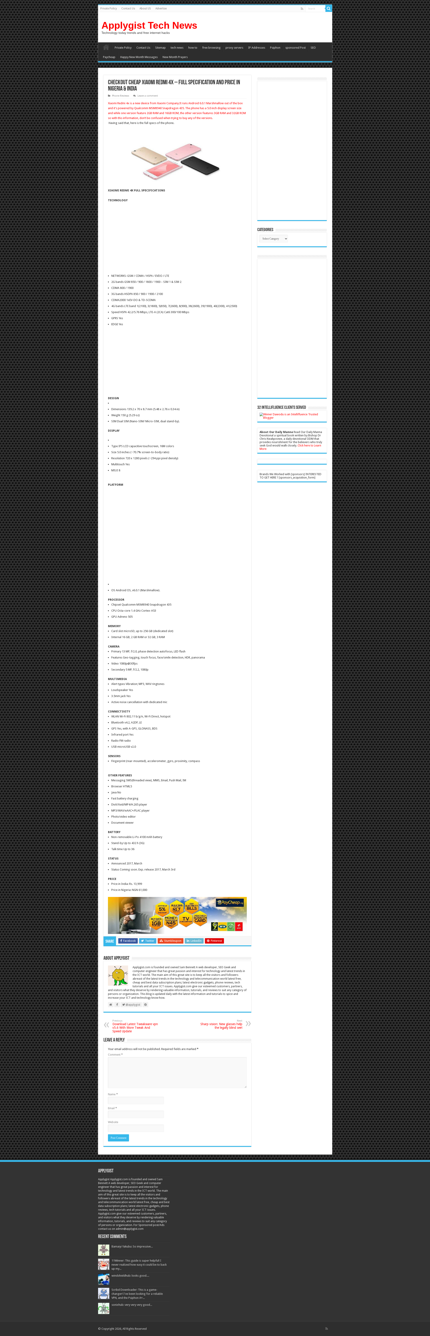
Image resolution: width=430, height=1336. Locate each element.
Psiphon (275, 47)
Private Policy (108, 8)
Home (106, 47)
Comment (115, 1054)
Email (112, 1108)
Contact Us (128, 8)
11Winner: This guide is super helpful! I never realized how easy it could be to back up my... (139, 1264)
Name (113, 1094)
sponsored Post (295, 47)
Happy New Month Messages (139, 57)
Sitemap (160, 47)
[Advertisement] (145, 238)
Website (113, 1122)
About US (145, 8)
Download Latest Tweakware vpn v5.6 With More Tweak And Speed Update (135, 1026)
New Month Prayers (175, 57)
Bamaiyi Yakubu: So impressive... (132, 1246)
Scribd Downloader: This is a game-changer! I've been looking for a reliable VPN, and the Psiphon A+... (137, 1293)
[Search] (328, 8)
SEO (313, 47)
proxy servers (234, 47)
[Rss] (302, 8)
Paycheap (109, 57)
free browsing (211, 47)
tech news (177, 47)
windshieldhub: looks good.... (130, 1275)
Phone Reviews (120, 95)
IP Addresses (256, 47)
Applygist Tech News (149, 25)
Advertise (161, 8)
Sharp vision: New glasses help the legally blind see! (221, 1024)
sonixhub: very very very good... (132, 1304)
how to (192, 47)
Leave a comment (148, 95)
